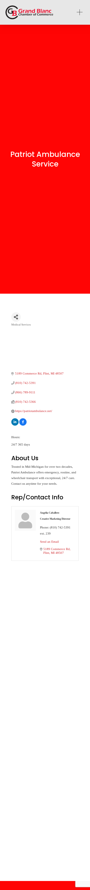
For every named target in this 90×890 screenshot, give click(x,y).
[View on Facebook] (23, 424)
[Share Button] (16, 317)
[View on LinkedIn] (15, 424)
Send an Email (49, 541)
